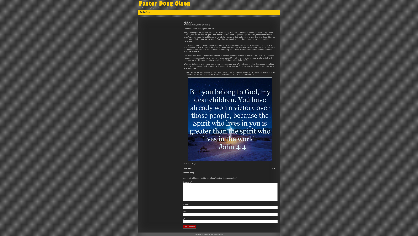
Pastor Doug (206, 25)
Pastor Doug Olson (165, 3)
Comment (187, 182)
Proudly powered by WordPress (204, 234)
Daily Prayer (196, 164)
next (274, 168)
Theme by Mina (218, 234)
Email (186, 212)
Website (186, 219)
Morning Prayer (145, 12)
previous (188, 168)
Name (186, 204)
